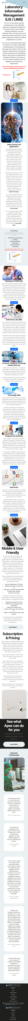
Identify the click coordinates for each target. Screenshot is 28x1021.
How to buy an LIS (13, 1001)
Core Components (13, 996)
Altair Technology (18, 1004)
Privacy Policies (13, 1019)
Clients (13, 1015)
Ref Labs (13, 994)
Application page (14, 191)
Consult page (14, 208)
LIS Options (13, 999)
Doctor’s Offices (13, 992)
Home (13, 990)
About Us (13, 1013)
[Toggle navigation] (24, 2)
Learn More (14, 302)
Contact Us (14, 100)
